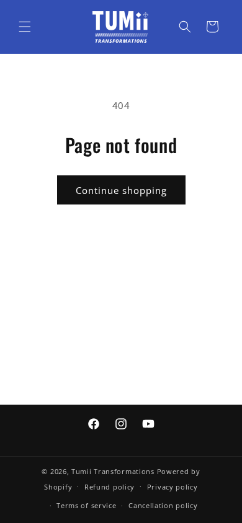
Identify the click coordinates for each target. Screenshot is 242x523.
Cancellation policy (162, 505)
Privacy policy (172, 486)
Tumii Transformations (113, 471)
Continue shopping (121, 190)
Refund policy (109, 486)
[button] (24, 26)
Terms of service (86, 505)
